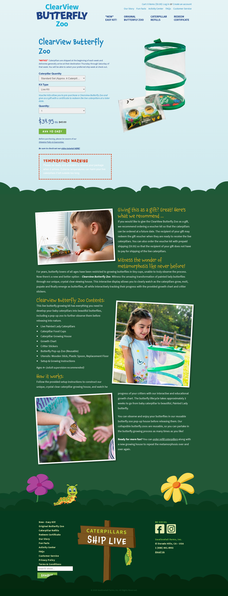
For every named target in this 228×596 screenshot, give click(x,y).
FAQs (168, 8)
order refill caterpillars (165, 439)
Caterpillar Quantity (50, 73)
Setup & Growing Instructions (58, 361)
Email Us (160, 552)
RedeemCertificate (181, 18)
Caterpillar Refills (49, 530)
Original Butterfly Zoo (51, 526)
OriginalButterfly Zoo (134, 18)
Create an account (182, 4)
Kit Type (43, 84)
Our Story (129, 8)
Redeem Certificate (49, 534)
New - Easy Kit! (47, 522)
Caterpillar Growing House (56, 336)
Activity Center (155, 8)
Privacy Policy (47, 560)
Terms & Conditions (50, 564)
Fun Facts (141, 8)
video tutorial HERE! (70, 148)
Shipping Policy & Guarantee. (51, 142)
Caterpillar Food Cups (53, 331)
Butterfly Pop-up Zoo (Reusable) (59, 351)
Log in (166, 4)
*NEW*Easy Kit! (111, 18)
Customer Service (182, 8)
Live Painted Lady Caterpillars (58, 326)
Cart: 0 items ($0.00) (152, 4)
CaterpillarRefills (159, 18)
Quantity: (44, 106)
